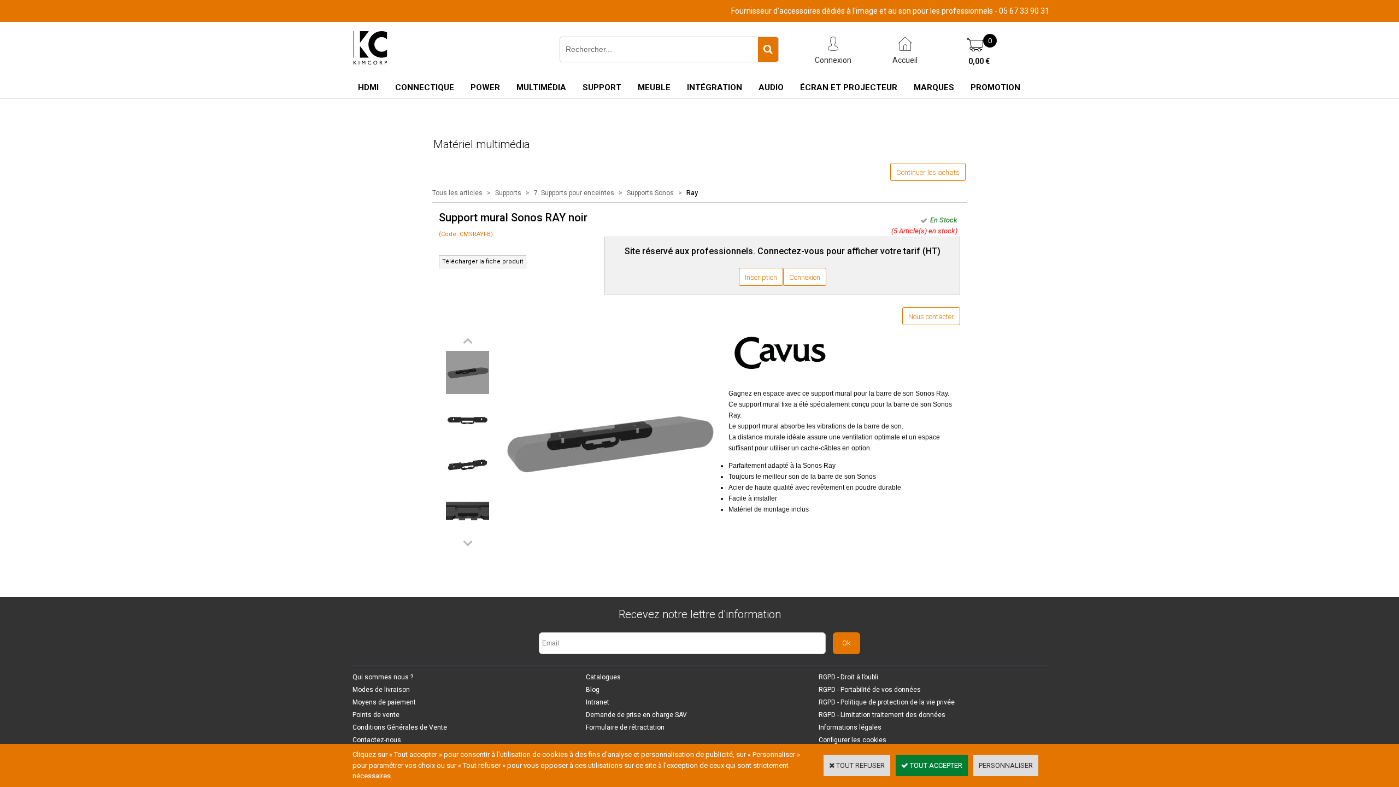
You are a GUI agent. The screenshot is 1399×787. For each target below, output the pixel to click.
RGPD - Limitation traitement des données (882, 715)
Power (485, 87)
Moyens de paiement (384, 702)
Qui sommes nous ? (382, 677)
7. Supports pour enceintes (574, 193)
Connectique (424, 87)
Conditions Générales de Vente (399, 727)
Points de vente (375, 715)
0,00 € (979, 61)
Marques (934, 87)
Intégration (714, 87)
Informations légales (850, 727)
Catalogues (603, 677)
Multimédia (541, 87)
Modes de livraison (381, 690)
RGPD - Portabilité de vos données (870, 690)
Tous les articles (457, 193)
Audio (771, 87)
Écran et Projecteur (848, 87)
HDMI (368, 87)
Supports (509, 193)
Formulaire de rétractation (625, 727)
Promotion (995, 87)
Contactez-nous (376, 740)
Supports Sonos (650, 193)
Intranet (597, 702)
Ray (692, 193)
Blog (592, 690)
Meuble (654, 87)
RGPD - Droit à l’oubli (848, 677)
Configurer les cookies (852, 740)
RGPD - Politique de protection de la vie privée (887, 702)
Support (602, 87)
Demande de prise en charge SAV (636, 715)
